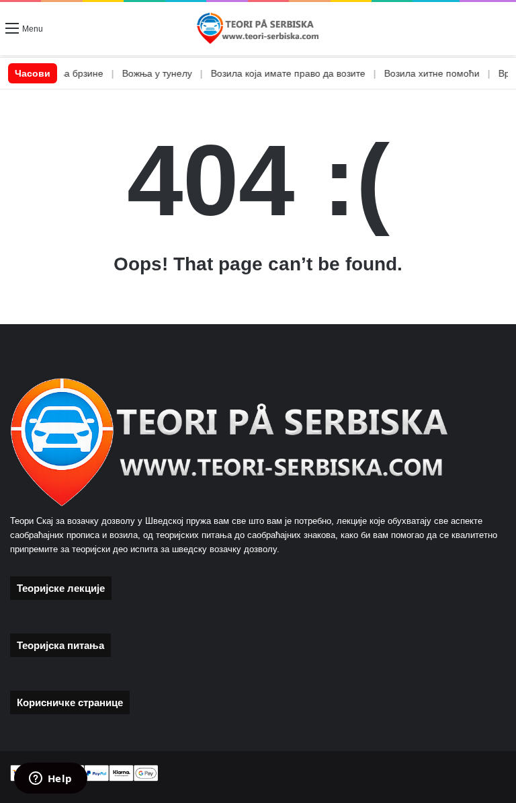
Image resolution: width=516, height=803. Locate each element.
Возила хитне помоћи (416, 73)
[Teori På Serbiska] (258, 28)
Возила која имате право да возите (272, 73)
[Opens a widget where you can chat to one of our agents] (50, 779)
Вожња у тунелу (141, 73)
